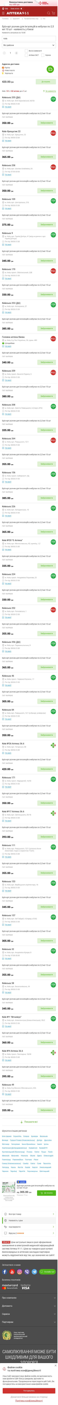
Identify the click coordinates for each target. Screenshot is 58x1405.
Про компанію (9, 1298)
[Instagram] (19, 1271)
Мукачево (15, 1156)
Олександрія (48, 1156)
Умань (13, 1167)
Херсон (35, 1167)
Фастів (20, 1167)
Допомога (7, 1306)
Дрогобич (48, 1140)
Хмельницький (45, 1167)
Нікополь (24, 1156)
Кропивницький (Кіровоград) (13, 1152)
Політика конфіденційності (29, 1400)
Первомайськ (18, 1160)
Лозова (29, 1152)
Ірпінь (46, 1144)
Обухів (32, 1156)
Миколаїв (5, 1156)
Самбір (25, 1163)
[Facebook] (4, 1271)
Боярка (26, 1136)
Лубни (36, 1152)
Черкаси (5, 1171)
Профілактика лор (31, 19)
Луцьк (43, 1152)
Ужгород (5, 1167)
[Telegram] (34, 1271)
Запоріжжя (15, 1144)
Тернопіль (47, 1163)
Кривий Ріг (43, 1148)
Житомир (5, 1144)
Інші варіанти (15, 1227)
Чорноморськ (32, 1171)
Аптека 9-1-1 (18, 13)
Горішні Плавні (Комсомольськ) (22, 1140)
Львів (50, 1152)
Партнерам (7, 1322)
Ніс (44, 19)
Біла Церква (6, 1136)
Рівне (36, 1160)
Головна (5, 19)
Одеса (39, 1156)
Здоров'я (16, 19)
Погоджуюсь (55, 1365)
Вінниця (5, 1140)
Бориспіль (17, 1136)
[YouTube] (12, 1271)
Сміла (32, 1163)
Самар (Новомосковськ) (11, 1163)
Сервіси (6, 1314)
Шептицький (44, 1171)
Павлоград (6, 1160)
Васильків (44, 1136)
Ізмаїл (39, 1144)
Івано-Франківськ (28, 1144)
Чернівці (13, 1171)
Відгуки (13, 1233)
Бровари (34, 1136)
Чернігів (22, 1171)
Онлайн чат (49, 1272)
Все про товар (15, 1214)
